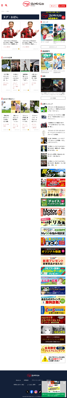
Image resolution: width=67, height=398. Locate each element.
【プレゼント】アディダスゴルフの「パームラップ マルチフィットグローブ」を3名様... (56, 132)
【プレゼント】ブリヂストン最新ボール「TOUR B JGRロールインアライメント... (56, 116)
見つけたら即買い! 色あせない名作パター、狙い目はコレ (56, 155)
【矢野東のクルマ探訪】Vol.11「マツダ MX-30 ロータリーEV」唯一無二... (56, 124)
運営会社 (48, 380)
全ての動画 (53, 98)
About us (18, 380)
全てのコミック (53, 47)
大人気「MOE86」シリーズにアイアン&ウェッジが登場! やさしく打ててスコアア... (56, 140)
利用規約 (26, 380)
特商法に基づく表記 (19, 384)
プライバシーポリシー (37, 380)
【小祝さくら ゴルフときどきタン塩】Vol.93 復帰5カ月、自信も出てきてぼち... (56, 148)
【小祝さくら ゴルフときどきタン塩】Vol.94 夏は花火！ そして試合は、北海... (56, 163)
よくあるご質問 (31, 384)
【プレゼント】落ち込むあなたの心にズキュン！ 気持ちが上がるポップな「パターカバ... (56, 109)
